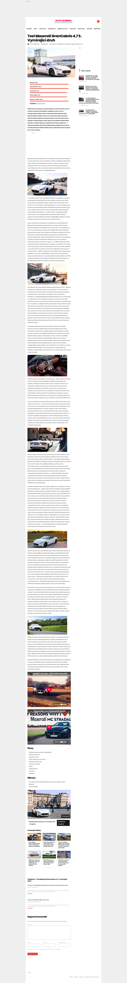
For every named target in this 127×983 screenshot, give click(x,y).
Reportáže (97, 29)
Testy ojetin (85, 71)
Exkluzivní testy (53, 44)
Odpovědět (30, 893)
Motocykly (81, 29)
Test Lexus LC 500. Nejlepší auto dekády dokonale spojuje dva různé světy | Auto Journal (47, 885)
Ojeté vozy (42, 29)
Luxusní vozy (68, 44)
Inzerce (71, 977)
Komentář (29, 924)
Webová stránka (62, 942)
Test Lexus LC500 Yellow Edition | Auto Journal (38, 899)
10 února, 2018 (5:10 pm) (33, 887)
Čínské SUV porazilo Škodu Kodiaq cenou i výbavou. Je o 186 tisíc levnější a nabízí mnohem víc (89, 89)
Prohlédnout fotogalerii (61, 823)
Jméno (29, 942)
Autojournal (63, 20)
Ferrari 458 (37, 553)
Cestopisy (73, 29)
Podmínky (81, 977)
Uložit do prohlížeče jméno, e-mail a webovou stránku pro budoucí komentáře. (43, 949)
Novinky (29, 29)
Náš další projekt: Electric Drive (91, 977)
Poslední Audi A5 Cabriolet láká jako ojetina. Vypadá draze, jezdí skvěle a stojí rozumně (88, 111)
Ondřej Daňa (36, 44)
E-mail (45, 942)
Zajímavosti (52, 29)
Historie (89, 29)
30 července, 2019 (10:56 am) (34, 902)
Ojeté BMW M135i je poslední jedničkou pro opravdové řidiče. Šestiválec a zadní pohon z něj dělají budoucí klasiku (89, 100)
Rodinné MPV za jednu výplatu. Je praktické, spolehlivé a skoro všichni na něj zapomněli (93, 77)
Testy (35, 29)
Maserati (73, 44)
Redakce (76, 977)
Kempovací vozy (62, 29)
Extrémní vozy (61, 44)
